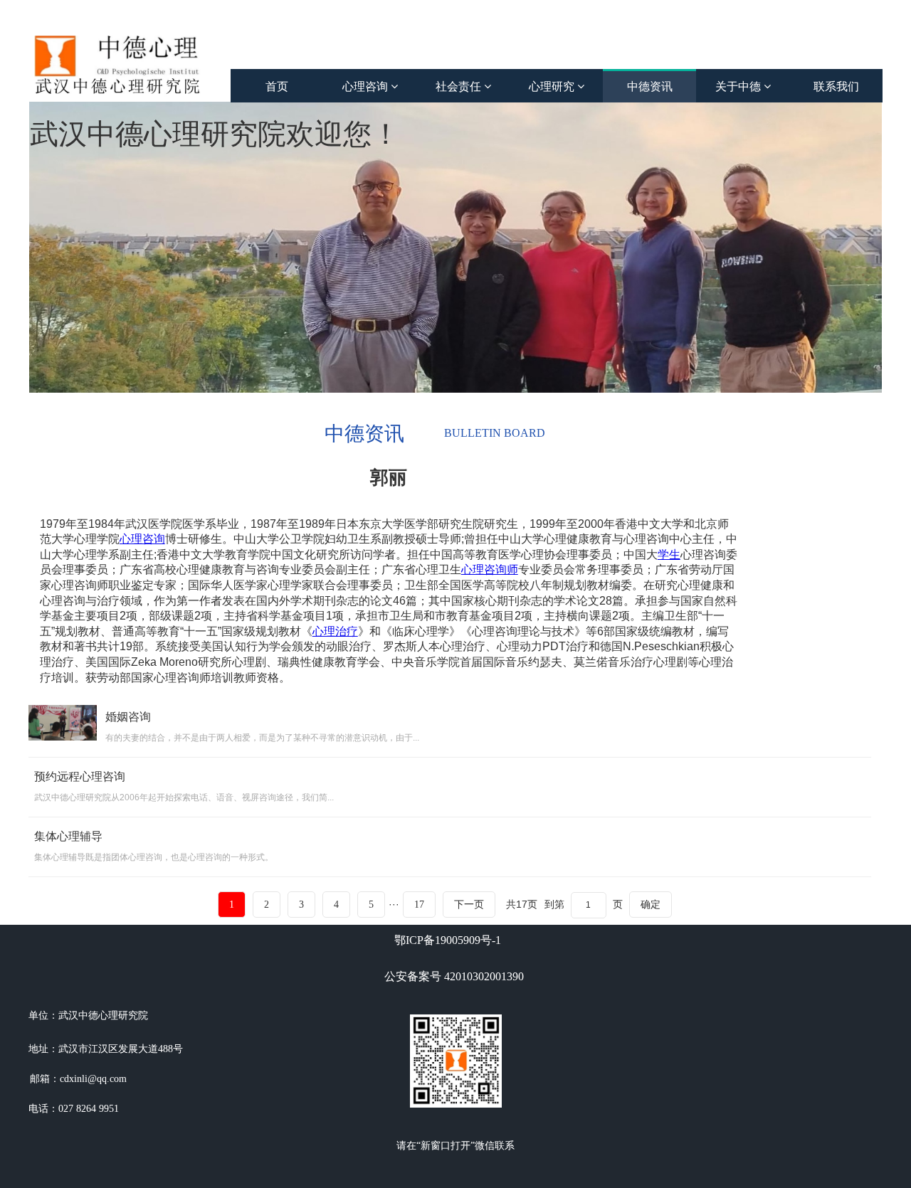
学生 (669, 554)
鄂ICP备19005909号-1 (447, 940)
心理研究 (553, 86)
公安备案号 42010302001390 (454, 976)
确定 (650, 904)
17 (419, 904)
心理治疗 (335, 631)
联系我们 (836, 86)
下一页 (469, 904)
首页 (276, 86)
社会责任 (460, 86)
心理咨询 (366, 86)
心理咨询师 (489, 569)
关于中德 (739, 86)
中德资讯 (650, 86)
